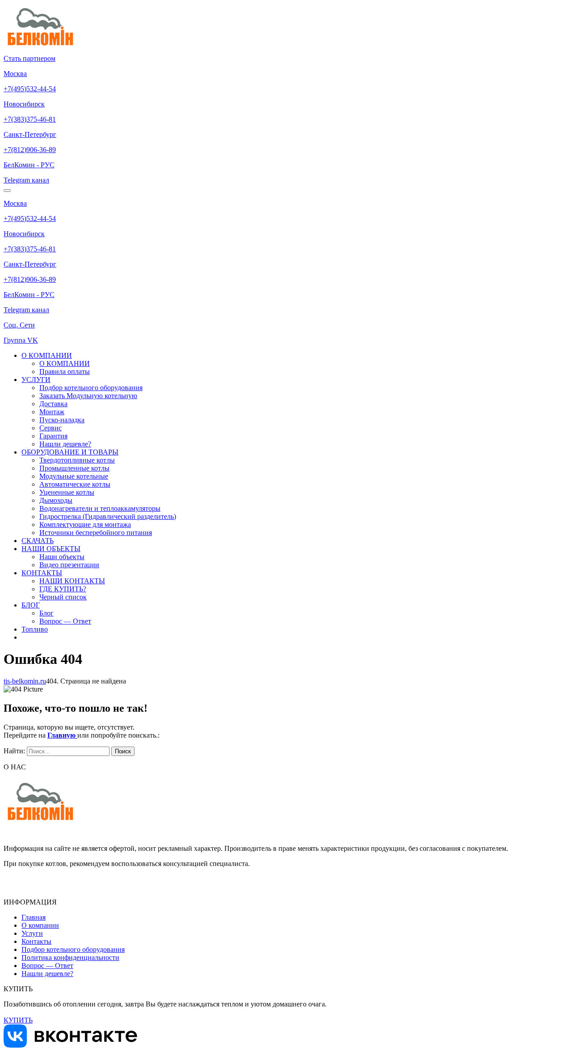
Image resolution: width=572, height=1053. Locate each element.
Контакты (36, 941)
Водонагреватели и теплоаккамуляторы (99, 508)
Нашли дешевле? (65, 444)
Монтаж (51, 412)
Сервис (50, 428)
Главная (33, 917)
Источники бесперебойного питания (95, 532)
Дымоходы (55, 500)
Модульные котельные (73, 476)
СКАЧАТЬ (37, 540)
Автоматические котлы (74, 484)
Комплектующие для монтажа (85, 524)
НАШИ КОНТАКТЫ (72, 581)
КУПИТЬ (18, 1020)
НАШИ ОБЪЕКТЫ (50, 548)
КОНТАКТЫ (41, 573)
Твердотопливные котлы (77, 460)
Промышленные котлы (74, 468)
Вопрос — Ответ (65, 621)
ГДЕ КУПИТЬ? (62, 589)
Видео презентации (69, 565)
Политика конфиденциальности (70, 957)
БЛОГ (30, 605)
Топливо (34, 629)
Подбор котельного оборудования (91, 387)
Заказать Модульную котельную (88, 395)
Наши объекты (61, 556)
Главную (62, 735)
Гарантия (53, 436)
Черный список (63, 597)
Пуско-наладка (61, 420)
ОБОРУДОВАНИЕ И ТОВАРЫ (69, 452)
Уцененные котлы (66, 492)
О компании (40, 925)
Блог (46, 613)
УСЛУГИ (35, 379)
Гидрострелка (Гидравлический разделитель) (107, 516)
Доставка (53, 404)
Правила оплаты (64, 371)
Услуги (32, 933)
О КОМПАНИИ (46, 355)
